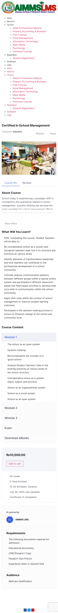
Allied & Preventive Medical (27, 28)
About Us (10, 21)
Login (9, 65)
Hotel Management (23, 38)
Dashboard (11, 61)
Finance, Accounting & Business (29, 31)
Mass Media (19, 44)
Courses (10, 25)
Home (9, 18)
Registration (12, 55)
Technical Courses (22, 51)
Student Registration (23, 58)
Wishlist (40, 133)
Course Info (11, 182)
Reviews (27, 182)
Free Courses (20, 34)
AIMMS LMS (22, 519)
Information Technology (25, 41)
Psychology (19, 48)
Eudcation (17, 131)
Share (53, 133)
